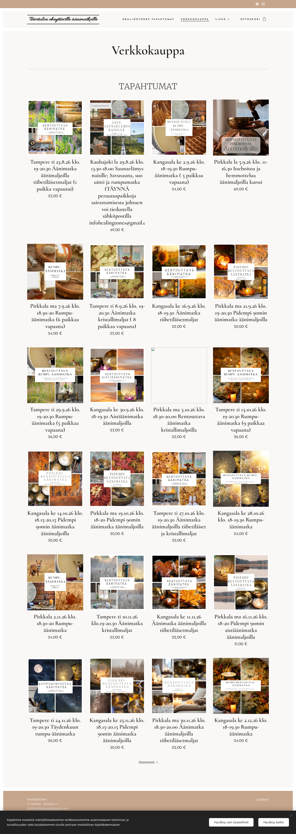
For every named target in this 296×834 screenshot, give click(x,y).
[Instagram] (263, 4)
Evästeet (263, 799)
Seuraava (147, 762)
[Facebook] (257, 4)
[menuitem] (149, 20)
